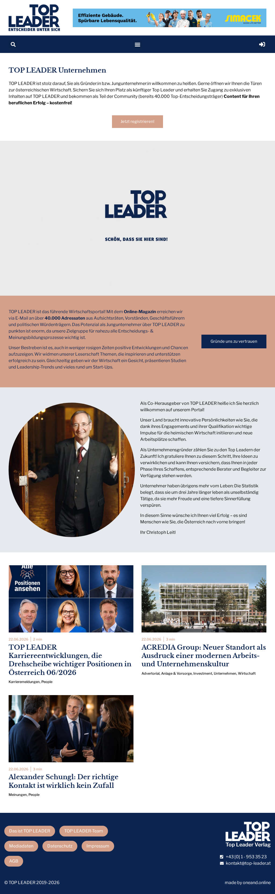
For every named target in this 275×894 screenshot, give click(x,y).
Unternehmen (225, 673)
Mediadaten (21, 846)
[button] (13, 44)
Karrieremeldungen (24, 682)
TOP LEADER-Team (83, 831)
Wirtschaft (247, 673)
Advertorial (151, 673)
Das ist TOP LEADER (29, 831)
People (46, 682)
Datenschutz (60, 846)
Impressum (97, 846)
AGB (13, 861)
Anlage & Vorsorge (176, 673)
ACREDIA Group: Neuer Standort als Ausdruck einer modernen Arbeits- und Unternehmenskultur (204, 655)
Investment (202, 673)
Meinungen (18, 795)
